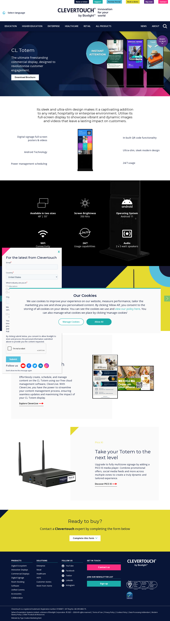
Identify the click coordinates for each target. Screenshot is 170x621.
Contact (163, 2)
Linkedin (69, 580)
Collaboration (17, 597)
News (144, 26)
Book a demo (132, 2)
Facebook (69, 570)
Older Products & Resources (33, 614)
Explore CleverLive (28, 403)
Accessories (16, 593)
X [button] (59, 252)
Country (9, 273)
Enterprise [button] (54, 26)
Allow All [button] (99, 321)
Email (8, 263)
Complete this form (83, 538)
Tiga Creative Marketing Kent (30, 618)
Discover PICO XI (103, 483)
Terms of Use (98, 612)
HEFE (39, 577)
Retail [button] (87, 26)
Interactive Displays (19, 569)
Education (13, 286)
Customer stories (44, 582)
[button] (30, 13)
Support (97, 2)
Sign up (104, 583)
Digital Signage (17, 577)
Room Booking (17, 582)
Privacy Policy (109, 612)
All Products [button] (103, 26)
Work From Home (44, 585)
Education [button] (11, 26)
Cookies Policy (121, 612)
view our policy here (127, 309)
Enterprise (41, 565)
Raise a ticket (82, 2)
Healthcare (41, 573)
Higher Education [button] (32, 26)
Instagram (70, 585)
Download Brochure (25, 77)
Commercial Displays (20, 573)
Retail (39, 569)
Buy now (149, 2)
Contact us (104, 567)
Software (15, 585)
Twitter (68, 575)
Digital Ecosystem (19, 565)
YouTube (69, 565)
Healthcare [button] (71, 26)
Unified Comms (18, 589)
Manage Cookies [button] (71, 321)
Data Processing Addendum (139, 612)
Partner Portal (114, 2)
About (155, 26)
